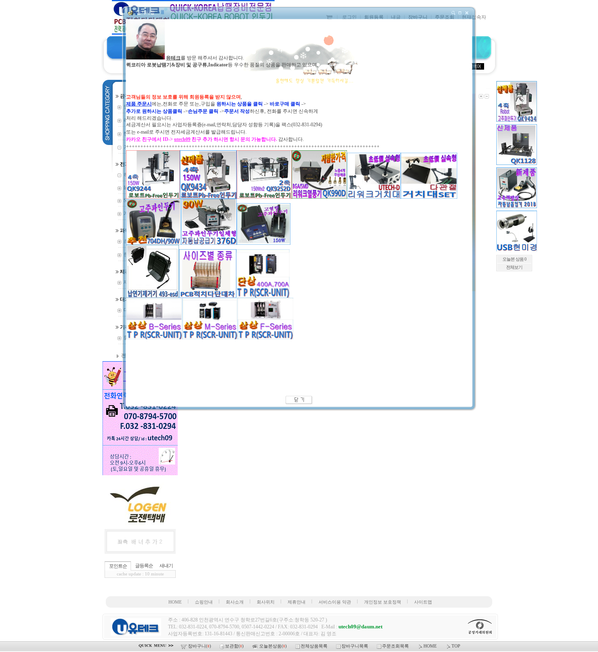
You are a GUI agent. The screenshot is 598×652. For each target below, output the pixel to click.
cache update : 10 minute (140, 574)
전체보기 (514, 267)
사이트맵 (423, 602)
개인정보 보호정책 (382, 602)
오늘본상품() (273, 646)
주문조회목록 (396, 646)
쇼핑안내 (204, 602)
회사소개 (235, 602)
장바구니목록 (355, 646)
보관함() (235, 646)
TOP (456, 646)
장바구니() (200, 646)
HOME (175, 602)
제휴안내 (297, 602)
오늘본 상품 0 (514, 259)
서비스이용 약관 (335, 602)
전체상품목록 (315, 646)
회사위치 (266, 602)
